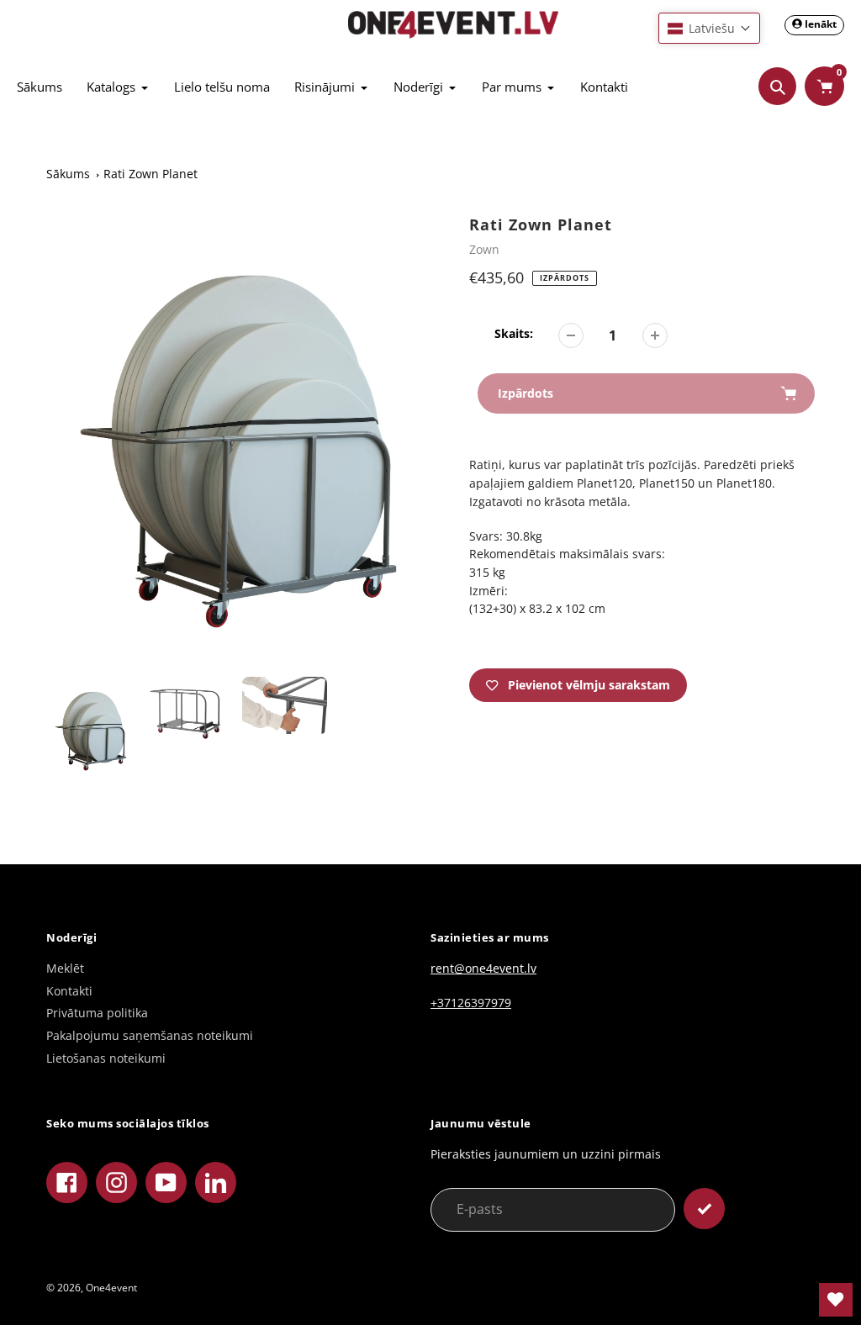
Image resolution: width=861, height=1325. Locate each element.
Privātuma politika (97, 1013)
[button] (709, 28)
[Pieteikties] (704, 1208)
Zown (484, 249)
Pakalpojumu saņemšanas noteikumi (149, 1035)
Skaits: (513, 333)
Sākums (68, 174)
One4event (111, 1287)
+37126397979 (470, 1003)
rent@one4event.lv (483, 968)
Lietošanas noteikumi (106, 1058)
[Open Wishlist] (836, 1300)
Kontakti (69, 991)
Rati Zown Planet (150, 174)
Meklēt (65, 968)
